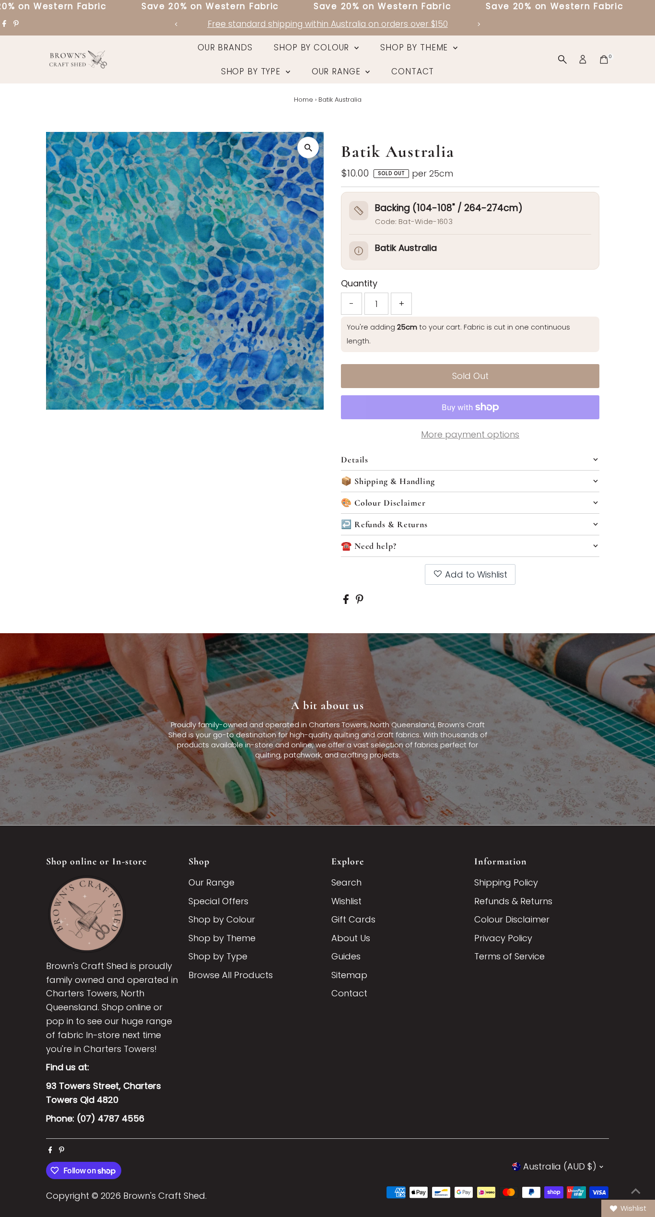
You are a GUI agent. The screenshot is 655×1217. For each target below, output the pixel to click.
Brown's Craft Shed (164, 1196)
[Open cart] (604, 59)
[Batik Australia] (358, 250)
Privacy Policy (503, 938)
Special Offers (218, 901)
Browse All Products (230, 975)
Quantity (359, 283)
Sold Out (470, 376)
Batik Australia (406, 248)
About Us (350, 938)
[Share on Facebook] (347, 601)
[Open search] (562, 59)
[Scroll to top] (635, 1190)
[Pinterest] (16, 23)
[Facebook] (4, 23)
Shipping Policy (506, 882)
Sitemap (349, 975)
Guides (346, 956)
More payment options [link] (470, 434)
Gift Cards (353, 919)
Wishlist (346, 901)
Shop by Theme (415, 47)
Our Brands (225, 47)
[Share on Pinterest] (359, 601)
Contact (412, 71)
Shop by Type (252, 71)
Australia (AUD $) (560, 1166)
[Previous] (176, 24)
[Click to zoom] (308, 147)
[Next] (479, 24)
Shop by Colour (313, 47)
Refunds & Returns (513, 901)
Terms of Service (509, 956)
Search (346, 882)
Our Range (337, 71)
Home (303, 99)
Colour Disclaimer (512, 919)
